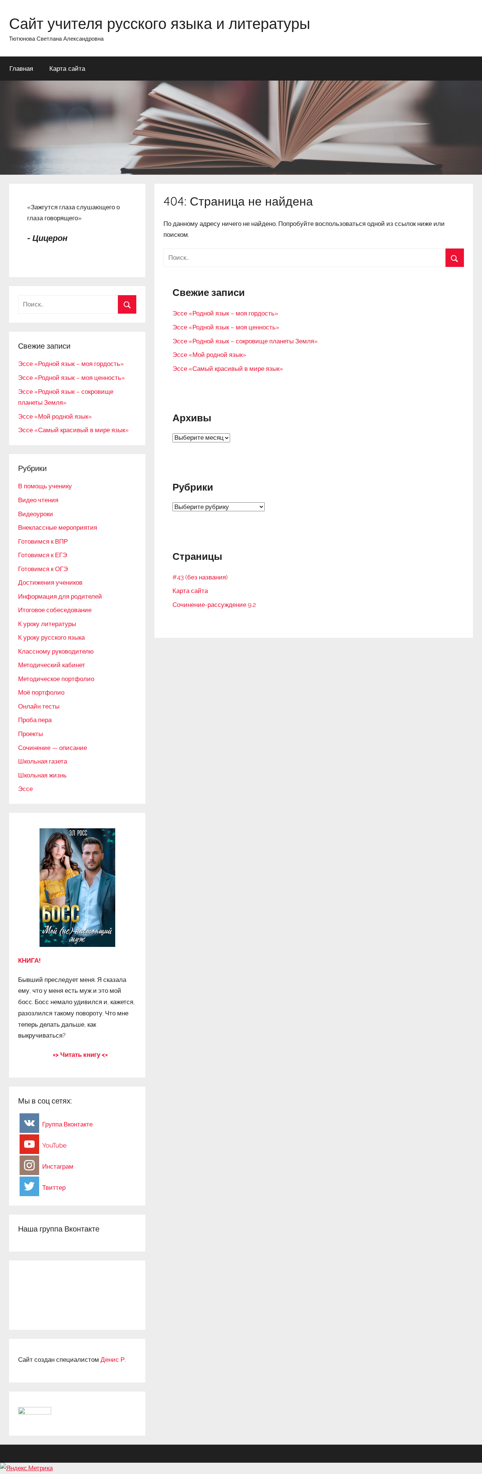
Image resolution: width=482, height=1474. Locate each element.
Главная (21, 68)
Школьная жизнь (42, 775)
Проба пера (35, 720)
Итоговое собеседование (55, 610)
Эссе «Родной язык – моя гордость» (225, 313)
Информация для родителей (60, 596)
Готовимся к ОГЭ (43, 569)
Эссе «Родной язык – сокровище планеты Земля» (245, 341)
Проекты (30, 734)
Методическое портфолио (56, 679)
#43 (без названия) (200, 577)
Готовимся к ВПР (43, 541)
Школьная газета (42, 761)
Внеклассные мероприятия (57, 527)
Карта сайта (67, 68)
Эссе (25, 789)
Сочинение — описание (52, 747)
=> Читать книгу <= (80, 1054)
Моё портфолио (41, 692)
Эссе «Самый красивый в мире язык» (227, 368)
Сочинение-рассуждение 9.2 (214, 604)
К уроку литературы (47, 624)
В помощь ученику (45, 486)
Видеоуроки (35, 514)
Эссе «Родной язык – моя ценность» (225, 327)
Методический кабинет (51, 665)
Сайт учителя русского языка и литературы (159, 23)
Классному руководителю (56, 651)
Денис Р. (113, 1359)
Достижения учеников (50, 582)
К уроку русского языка (51, 637)
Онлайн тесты (38, 706)
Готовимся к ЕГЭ (42, 555)
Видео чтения (38, 500)
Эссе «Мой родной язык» (209, 354)
